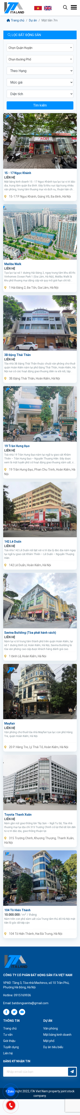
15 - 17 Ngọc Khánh (17, 173)
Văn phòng (50, 1028)
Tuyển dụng (11, 1047)
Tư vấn (8, 1034)
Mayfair (9, 723)
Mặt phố (48, 1041)
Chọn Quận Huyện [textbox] (20, 48)
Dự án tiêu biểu (53, 1047)
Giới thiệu (9, 1041)
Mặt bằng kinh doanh (57, 1034)
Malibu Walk (12, 264)
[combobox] (40, 48)
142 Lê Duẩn (12, 541)
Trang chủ (17, 20)
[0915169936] (13, 1105)
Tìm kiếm (40, 105)
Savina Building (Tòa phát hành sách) (30, 632)
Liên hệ (8, 1053)
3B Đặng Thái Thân (17, 355)
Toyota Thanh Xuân (18, 814)
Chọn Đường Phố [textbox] (20, 59)
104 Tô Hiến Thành (17, 910)
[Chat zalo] (13, 1091)
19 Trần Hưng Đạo (17, 446)
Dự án (33, 20)
